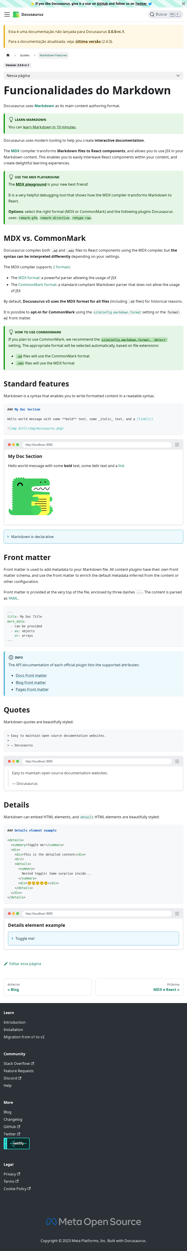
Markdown (44, 105)
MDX (15, 150)
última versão (88, 41)
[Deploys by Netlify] (17, 1147)
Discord (10, 1078)
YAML (13, 598)
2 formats (61, 266)
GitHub (102, 3)
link (121, 465)
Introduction (15, 1022)
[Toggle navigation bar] (7, 14)
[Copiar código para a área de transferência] (178, 409)
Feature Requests (19, 1070)
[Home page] (8, 55)
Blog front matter (31, 682)
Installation (13, 1029)
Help (8, 1085)
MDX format (28, 277)
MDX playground (31, 184)
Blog (7, 1112)
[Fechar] (183, 3)
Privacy (10, 1174)
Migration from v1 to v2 (24, 1036)
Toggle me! (25, 938)
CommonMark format (37, 284)
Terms (9, 1181)
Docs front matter (31, 675)
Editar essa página (25, 963)
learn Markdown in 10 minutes (49, 127)
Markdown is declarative (32, 536)
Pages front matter (32, 689)
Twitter (141, 3)
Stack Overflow (17, 1063)
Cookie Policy (15, 1188)
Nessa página (18, 75)
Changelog (13, 1119)
